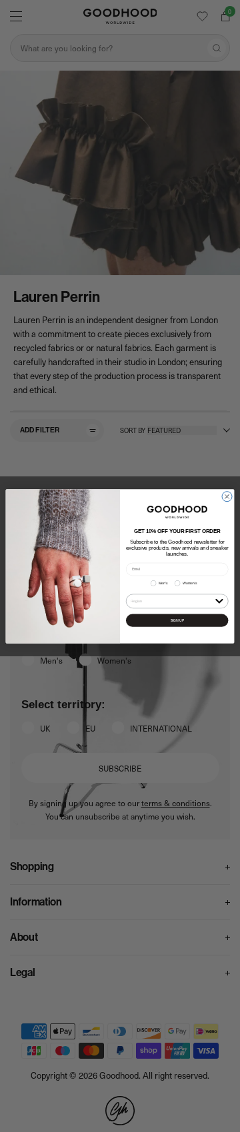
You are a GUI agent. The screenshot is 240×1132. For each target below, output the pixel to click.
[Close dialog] (227, 496)
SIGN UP (177, 620)
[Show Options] (219, 600)
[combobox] (172, 601)
